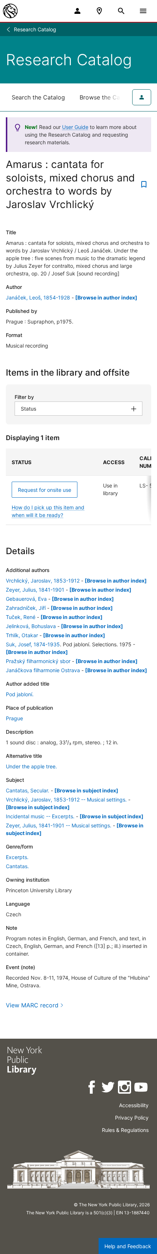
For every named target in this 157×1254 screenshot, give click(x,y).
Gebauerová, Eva (26, 599)
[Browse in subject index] (86, 790)
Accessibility (134, 1105)
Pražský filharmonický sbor (38, 661)
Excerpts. (17, 857)
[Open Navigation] (143, 11)
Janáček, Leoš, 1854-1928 (38, 297)
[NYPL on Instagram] (125, 1088)
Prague (14, 718)
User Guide (75, 127)
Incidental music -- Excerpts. (40, 816)
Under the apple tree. (31, 766)
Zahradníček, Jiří (26, 608)
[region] (78, 486)
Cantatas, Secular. (27, 790)
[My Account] (77, 11)
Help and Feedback (127, 1246)
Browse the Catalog (107, 97)
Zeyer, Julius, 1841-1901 (35, 590)
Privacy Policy (132, 1117)
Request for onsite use (44, 490)
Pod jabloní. (20, 694)
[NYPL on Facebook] (92, 1088)
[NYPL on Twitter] (109, 1088)
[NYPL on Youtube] (141, 1088)
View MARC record (32, 1005)
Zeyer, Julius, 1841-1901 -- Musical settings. (58, 825)
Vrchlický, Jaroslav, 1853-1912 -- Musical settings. (66, 799)
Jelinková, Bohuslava (31, 626)
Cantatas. (17, 866)
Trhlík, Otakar (22, 635)
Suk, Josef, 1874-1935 (33, 644)
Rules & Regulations (125, 1130)
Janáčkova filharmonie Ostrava (43, 670)
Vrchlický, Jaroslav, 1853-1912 (43, 580)
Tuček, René (20, 617)
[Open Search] (121, 11)
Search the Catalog (38, 97)
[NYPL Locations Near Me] (99, 11)
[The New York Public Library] (10, 11)
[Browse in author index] (106, 297)
